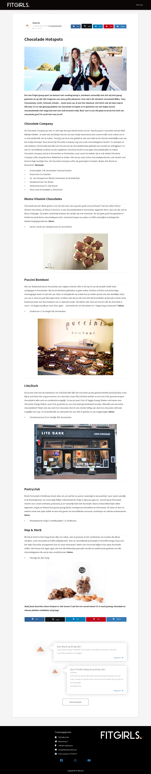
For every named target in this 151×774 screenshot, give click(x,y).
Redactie (36, 23)
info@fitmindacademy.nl (67, 750)
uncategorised (55, 26)
